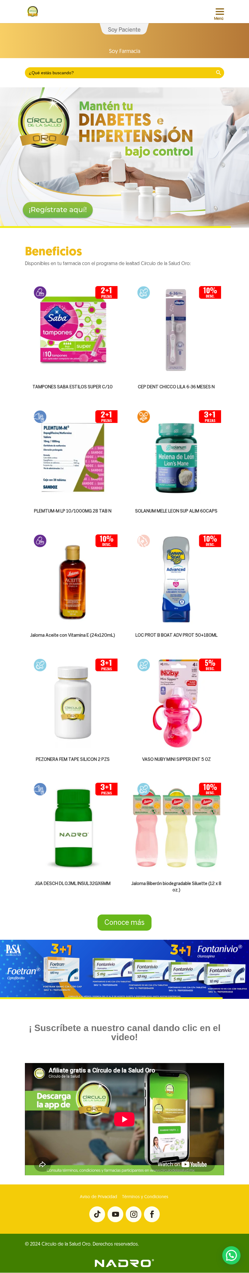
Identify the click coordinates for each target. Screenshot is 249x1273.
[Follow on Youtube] (115, 1214)
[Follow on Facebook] (152, 1214)
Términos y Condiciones (144, 1197)
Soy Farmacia (124, 51)
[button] (231, 1255)
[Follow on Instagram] (134, 1214)
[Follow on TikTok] (97, 1214)
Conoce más (124, 922)
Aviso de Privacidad (98, 1197)
